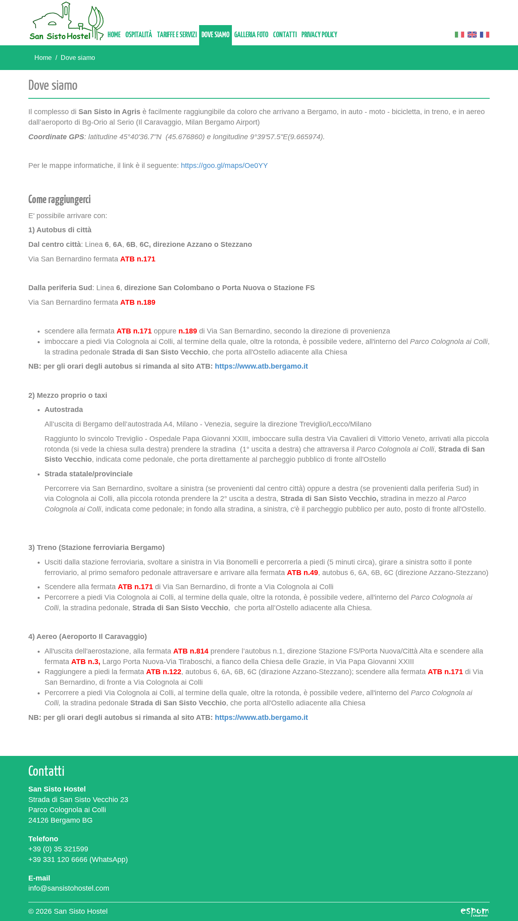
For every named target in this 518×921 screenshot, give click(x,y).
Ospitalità (138, 35)
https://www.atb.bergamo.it (261, 366)
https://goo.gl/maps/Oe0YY (224, 165)
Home (114, 35)
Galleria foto (251, 35)
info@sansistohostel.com (68, 888)
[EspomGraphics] (475, 911)
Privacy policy (319, 35)
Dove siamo (215, 35)
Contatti (285, 35)
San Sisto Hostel (66, 21)
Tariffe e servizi (177, 35)
